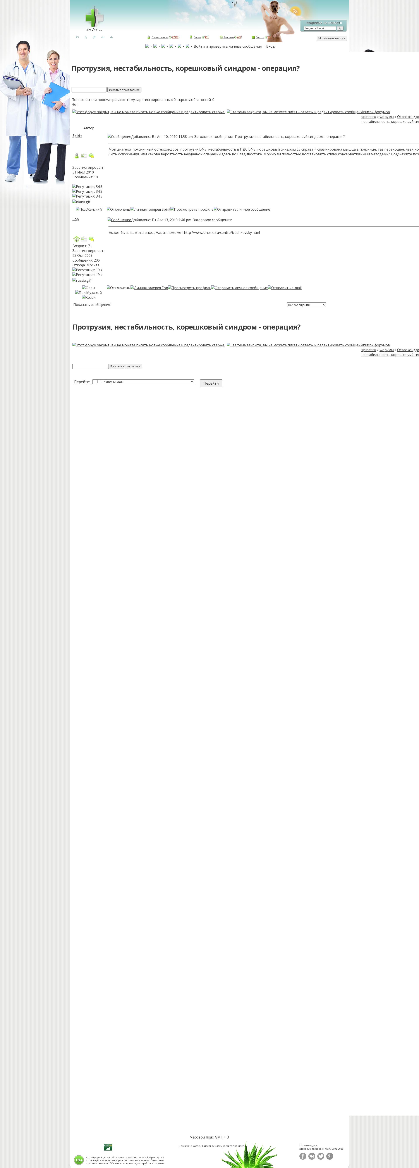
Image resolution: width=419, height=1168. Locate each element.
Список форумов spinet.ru (375, 114)
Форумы (387, 116)
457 (239, 37)
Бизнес (260, 37)
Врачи (197, 37)
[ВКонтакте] (311, 1158)
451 (207, 37)
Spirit (77, 135)
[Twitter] (320, 1158)
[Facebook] (302, 1158)
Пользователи (160, 37)
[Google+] (329, 1158)
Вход (270, 46)
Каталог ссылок (211, 1145)
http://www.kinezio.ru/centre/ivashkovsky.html (222, 232)
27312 (175, 37)
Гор (75, 219)
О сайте (227, 1145)
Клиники (228, 37)
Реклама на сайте (189, 1145)
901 (270, 37)
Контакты (240, 1145)
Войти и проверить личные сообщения (228, 46)
